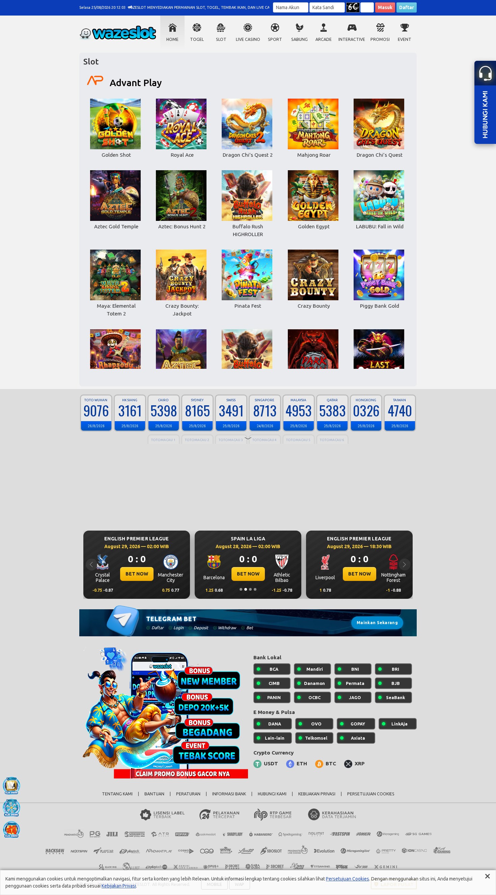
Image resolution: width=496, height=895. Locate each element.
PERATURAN (188, 794)
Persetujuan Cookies (347, 878)
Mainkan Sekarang (377, 622)
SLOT (221, 39)
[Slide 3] (250, 589)
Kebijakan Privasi (119, 886)
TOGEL (197, 39)
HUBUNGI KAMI (272, 794)
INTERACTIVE (351, 39)
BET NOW (137, 574)
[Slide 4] (255, 589)
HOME (172, 39)
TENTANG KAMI (117, 794)
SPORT (275, 39)
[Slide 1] (241, 589)
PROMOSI (380, 39)
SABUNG (299, 39)
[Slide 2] (245, 589)
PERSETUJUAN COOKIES (370, 794)
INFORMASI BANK (229, 794)
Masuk (385, 7)
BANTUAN (154, 794)
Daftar (406, 7)
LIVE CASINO (248, 39)
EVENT (404, 39)
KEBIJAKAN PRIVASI (316, 794)
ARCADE (323, 39)
